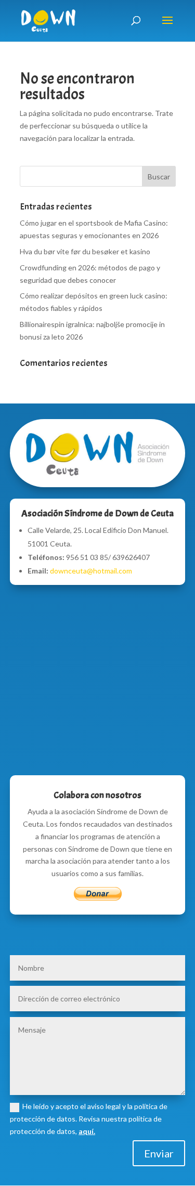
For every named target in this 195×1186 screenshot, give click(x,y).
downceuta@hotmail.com (91, 570)
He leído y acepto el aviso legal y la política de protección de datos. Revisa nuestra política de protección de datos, (88, 1119)
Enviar (159, 1153)
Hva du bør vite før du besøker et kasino (85, 251)
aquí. (87, 1131)
